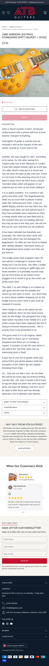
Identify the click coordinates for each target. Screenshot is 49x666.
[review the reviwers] (9, 494)
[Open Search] (8, 12)
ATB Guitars (19, 650)
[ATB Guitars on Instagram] (7, 624)
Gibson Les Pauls (15, 27)
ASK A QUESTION (26, 109)
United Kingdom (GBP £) (15, 646)
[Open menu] (3, 12)
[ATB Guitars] (25, 12)
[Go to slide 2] (24, 512)
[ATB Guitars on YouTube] (11, 624)
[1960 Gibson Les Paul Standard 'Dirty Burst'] (24, 72)
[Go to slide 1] (22, 512)
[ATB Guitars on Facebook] (3, 624)
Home (4, 27)
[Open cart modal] (44, 12)
